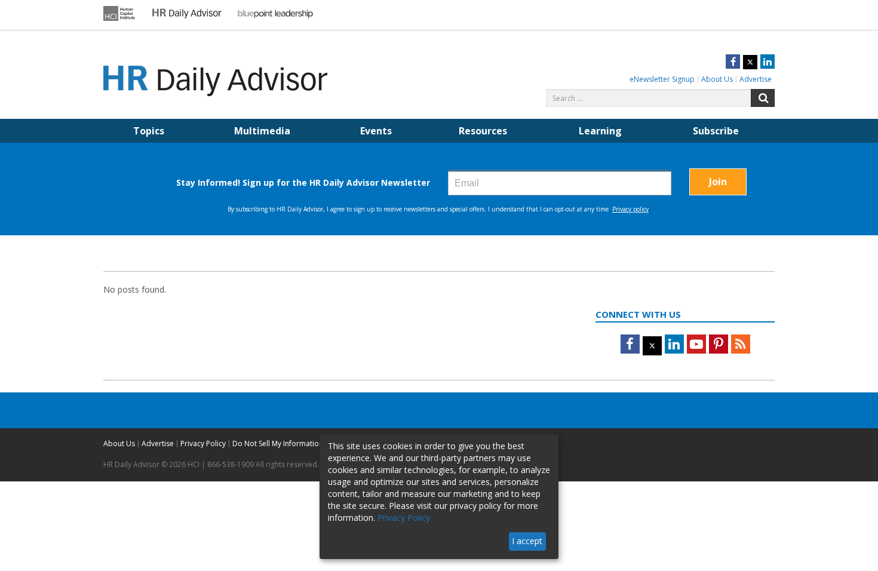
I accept (527, 541)
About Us (717, 79)
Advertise (755, 79)
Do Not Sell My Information (277, 443)
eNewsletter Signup (662, 79)
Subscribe (716, 130)
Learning (600, 130)
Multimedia (262, 130)
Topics (148, 130)
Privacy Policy (203, 443)
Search (763, 98)
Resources (483, 130)
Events (376, 130)
